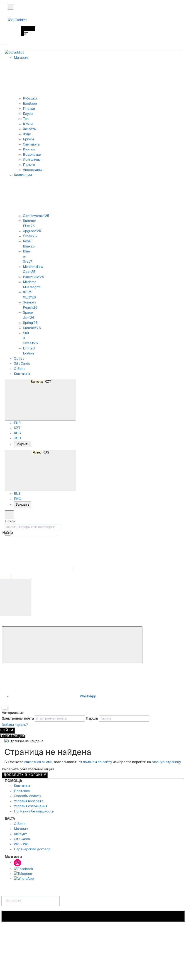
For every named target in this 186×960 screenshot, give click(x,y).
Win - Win (21, 844)
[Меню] (10, 7)
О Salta (19, 369)
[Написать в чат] (72, 645)
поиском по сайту (97, 762)
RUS (40, 452)
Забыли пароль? (15, 725)
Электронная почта (18, 718)
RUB (17, 433)
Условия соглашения (30, 806)
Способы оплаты (27, 796)
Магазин (21, 829)
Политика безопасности (34, 811)
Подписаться (93, 916)
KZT (40, 381)
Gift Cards (22, 363)
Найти (7, 532)
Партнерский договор (32, 849)
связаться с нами (38, 762)
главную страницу (166, 762)
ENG (17, 499)
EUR (17, 423)
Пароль (92, 718)
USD (17, 438)
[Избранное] (8, 576)
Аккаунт (20, 834)
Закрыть (22, 444)
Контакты (22, 374)
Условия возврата (28, 801)
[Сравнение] (39, 569)
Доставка (22, 791)
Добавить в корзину (25, 775)
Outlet (19, 358)
